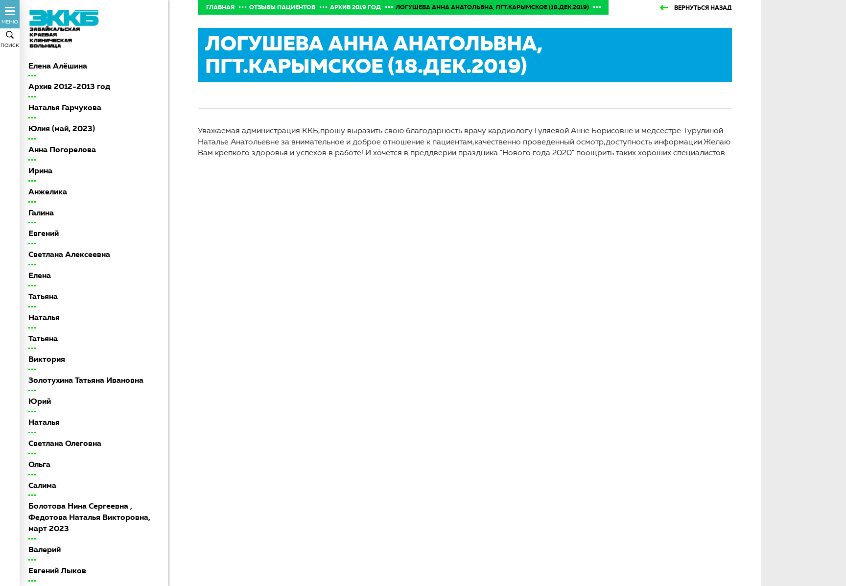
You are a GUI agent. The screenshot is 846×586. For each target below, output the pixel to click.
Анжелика (47, 192)
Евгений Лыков (57, 570)
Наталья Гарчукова (64, 107)
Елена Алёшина (57, 66)
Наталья (44, 317)
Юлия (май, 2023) (61, 128)
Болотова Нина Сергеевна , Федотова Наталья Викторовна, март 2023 (89, 517)
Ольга (39, 464)
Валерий (44, 549)
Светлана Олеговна (64, 443)
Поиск (9, 45)
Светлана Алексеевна (69, 254)
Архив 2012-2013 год (69, 86)
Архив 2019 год (355, 7)
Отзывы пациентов (282, 7)
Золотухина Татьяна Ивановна (85, 380)
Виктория (46, 359)
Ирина (40, 170)
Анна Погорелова (62, 149)
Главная (220, 7)
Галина (41, 213)
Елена (39, 275)
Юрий (39, 401)
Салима (42, 485)
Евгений (43, 233)
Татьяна (43, 296)
